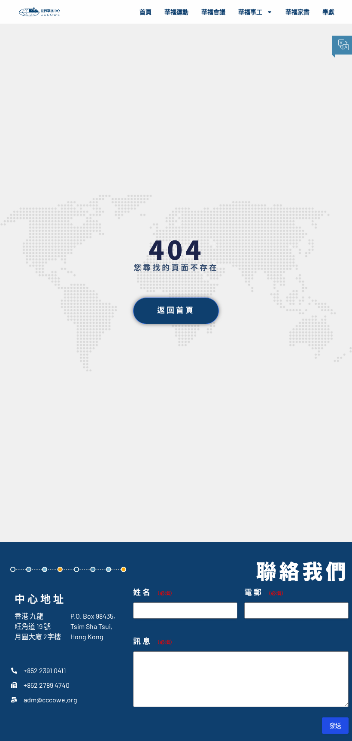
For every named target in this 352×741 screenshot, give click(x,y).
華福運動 (176, 12)
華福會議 (213, 12)
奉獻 (328, 12)
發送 (335, 725)
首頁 (146, 12)
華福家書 (297, 12)
